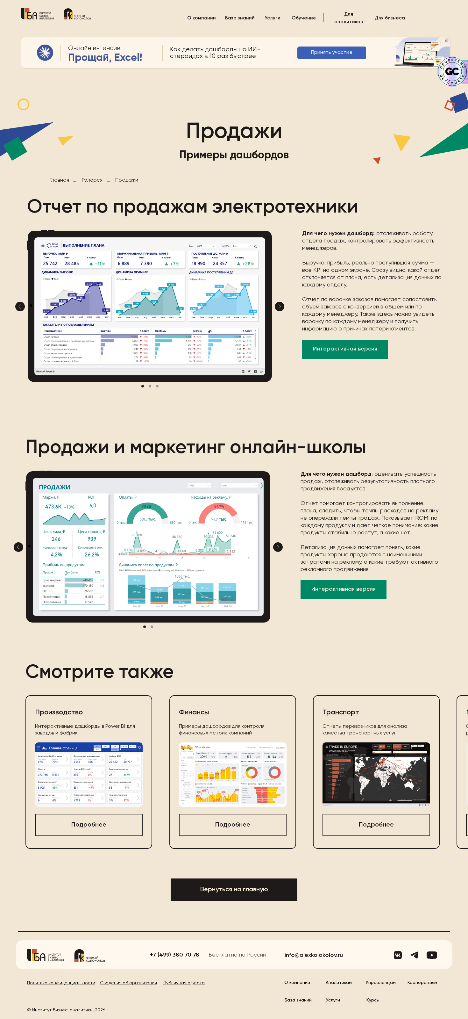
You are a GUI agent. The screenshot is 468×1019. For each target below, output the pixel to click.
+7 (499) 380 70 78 (174, 955)
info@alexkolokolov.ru (314, 955)
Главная (59, 180)
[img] (37, 13)
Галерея (92, 180)
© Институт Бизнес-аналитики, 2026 (66, 1010)
